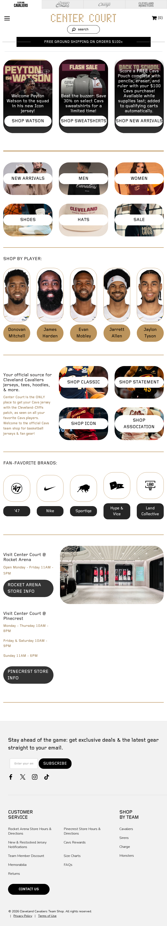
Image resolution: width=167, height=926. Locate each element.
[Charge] (104, 4)
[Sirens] (62, 4)
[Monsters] (146, 4)
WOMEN (139, 178)
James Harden (50, 333)
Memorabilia (17, 865)
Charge (124, 847)
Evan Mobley (83, 333)
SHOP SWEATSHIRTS (83, 121)
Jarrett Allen (116, 333)
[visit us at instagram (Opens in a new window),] (34, 776)
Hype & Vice (116, 511)
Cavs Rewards (75, 842)
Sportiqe (83, 511)
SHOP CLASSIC (83, 382)
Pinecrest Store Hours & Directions (82, 831)
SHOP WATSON (28, 121)
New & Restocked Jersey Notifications (27, 844)
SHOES (28, 219)
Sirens (124, 838)
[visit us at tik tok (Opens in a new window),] (46, 776)
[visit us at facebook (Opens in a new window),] (10, 776)
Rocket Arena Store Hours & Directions (30, 831)
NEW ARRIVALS (28, 178)
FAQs (68, 865)
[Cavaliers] (21, 4)
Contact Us (29, 889)
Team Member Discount (26, 856)
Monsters (126, 855)
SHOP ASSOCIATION (139, 423)
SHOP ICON (83, 423)
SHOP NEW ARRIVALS (139, 121)
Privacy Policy (22, 916)
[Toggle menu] (6, 18)
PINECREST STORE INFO (28, 676)
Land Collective (150, 511)
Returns (14, 874)
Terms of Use (47, 916)
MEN (83, 178)
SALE (139, 219)
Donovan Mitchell (17, 333)
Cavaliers (126, 829)
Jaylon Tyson (150, 333)
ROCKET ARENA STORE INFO (30, 590)
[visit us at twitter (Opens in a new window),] (22, 776)
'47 (17, 511)
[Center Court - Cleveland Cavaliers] (83, 18)
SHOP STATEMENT (139, 382)
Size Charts (72, 856)
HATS (83, 219)
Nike (50, 511)
